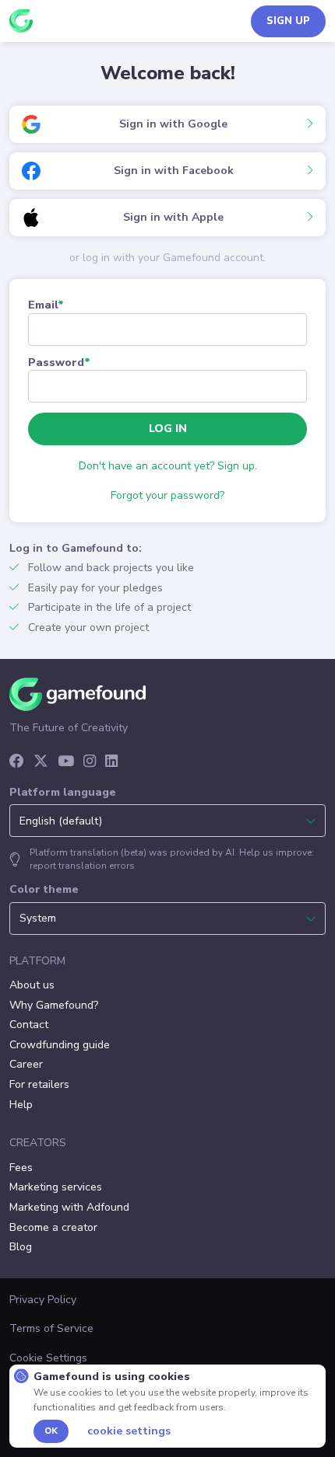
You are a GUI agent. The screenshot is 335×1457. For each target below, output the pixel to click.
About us (32, 985)
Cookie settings (129, 1431)
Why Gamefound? (53, 1005)
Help (21, 1104)
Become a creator (53, 1227)
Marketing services (55, 1187)
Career (26, 1064)
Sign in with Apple (173, 217)
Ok (51, 1431)
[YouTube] (66, 762)
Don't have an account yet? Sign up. (168, 465)
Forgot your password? (167, 495)
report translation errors (82, 865)
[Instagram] (89, 762)
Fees (21, 1167)
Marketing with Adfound (69, 1207)
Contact (28, 1024)
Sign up (288, 21)
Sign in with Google (173, 124)
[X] (41, 762)
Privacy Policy (42, 1299)
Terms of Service (51, 1328)
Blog (20, 1246)
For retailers (39, 1084)
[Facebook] (16, 762)
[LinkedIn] (111, 762)
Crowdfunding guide (59, 1044)
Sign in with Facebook (174, 170)
